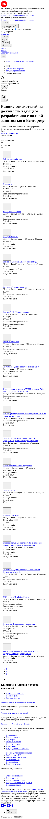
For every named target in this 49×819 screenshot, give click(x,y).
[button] (4, 48)
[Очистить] (4, 87)
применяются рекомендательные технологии (22, 790)
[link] (5, 42)
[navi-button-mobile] (3, 56)
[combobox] (12, 81)
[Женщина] (7, 337)
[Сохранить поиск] (3, 97)
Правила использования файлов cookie (17, 20)
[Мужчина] (7, 154)
